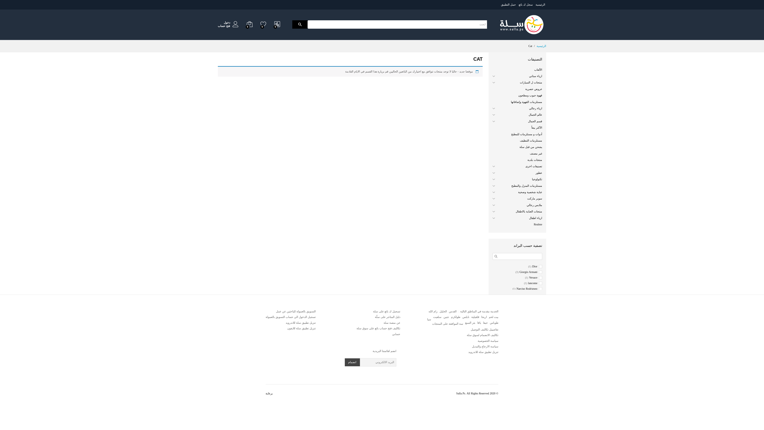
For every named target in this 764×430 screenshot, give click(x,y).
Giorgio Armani (528, 272)
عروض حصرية (533, 89)
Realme (538, 224)
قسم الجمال (535, 121)
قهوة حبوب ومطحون (530, 95)
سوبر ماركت (534, 198)
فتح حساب (224, 25)
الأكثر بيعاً (536, 127)
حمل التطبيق (508, 4)
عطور (539, 172)
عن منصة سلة (392, 322)
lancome (532, 283)
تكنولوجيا (537, 179)
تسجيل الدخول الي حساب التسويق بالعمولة (291, 317)
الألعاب (538, 69)
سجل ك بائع (526, 4)
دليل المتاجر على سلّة (387, 317)
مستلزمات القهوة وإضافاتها (526, 102)
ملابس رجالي (534, 205)
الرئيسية (540, 4)
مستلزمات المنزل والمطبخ (526, 185)
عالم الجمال (535, 114)
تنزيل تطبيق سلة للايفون (301, 328)
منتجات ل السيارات (531, 82)
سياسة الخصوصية (488, 340)
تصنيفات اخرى (533, 166)
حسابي (396, 334)
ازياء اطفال (535, 218)
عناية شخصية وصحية (530, 192)
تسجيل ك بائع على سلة (386, 311)
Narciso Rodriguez (526, 288)
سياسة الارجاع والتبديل (485, 346)
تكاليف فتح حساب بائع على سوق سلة (378, 328)
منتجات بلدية (534, 159)
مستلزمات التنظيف (531, 140)
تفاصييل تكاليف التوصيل (484, 329)
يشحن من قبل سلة (530, 147)
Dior (534, 266)
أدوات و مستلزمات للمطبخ (526, 134)
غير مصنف (536, 153)
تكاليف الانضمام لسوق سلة (482, 335)
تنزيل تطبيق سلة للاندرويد (483, 352)
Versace (533, 277)
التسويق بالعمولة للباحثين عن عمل (296, 311)
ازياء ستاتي (535, 76)
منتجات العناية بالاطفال (529, 211)
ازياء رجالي (535, 108)
